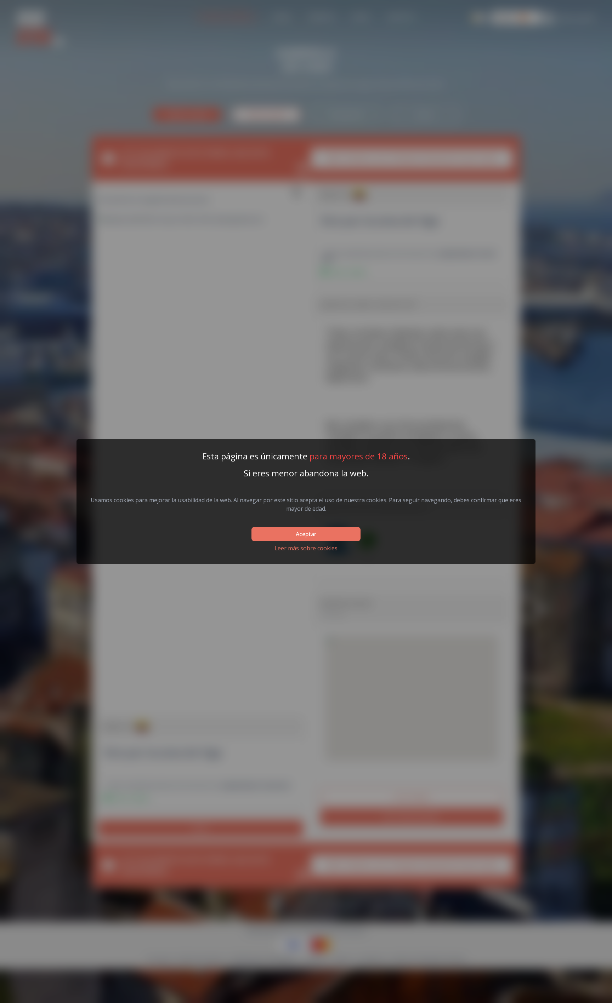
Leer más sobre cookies (306, 548)
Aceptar (306, 534)
